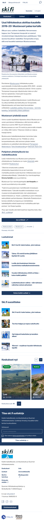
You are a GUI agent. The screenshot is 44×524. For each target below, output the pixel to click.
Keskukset (7, 16)
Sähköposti (5, 427)
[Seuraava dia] (40, 359)
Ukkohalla (30, 161)
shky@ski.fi (11, 494)
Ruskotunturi (14, 164)
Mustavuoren (14, 83)
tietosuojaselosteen (19, 436)
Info (36, 16)
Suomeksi (29, 11)
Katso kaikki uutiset (20, 293)
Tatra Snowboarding (18, 146)
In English (38, 11)
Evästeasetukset (10, 507)
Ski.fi (4, 3)
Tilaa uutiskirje (21, 440)
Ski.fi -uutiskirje (7, 212)
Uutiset (22, 16)
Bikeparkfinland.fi (14, 3)
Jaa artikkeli (20, 220)
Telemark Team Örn (35, 146)
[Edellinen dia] (36, 359)
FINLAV (25, 3)
